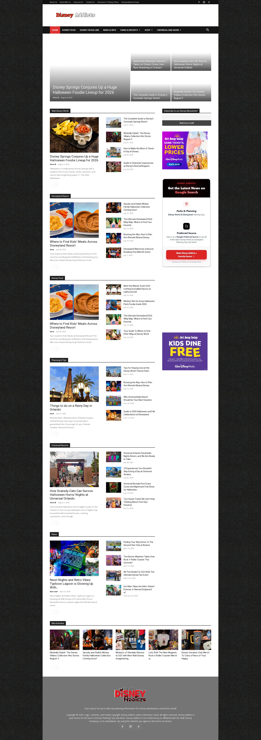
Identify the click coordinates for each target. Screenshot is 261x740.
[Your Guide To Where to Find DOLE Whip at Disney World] (113, 334)
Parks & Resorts (129, 30)
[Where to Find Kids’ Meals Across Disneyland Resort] (74, 220)
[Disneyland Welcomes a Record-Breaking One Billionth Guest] (113, 252)
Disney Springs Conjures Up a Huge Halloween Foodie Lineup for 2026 (74, 158)
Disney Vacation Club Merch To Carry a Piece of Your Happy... (195, 655)
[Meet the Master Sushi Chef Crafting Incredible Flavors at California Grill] (113, 289)
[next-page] (56, 185)
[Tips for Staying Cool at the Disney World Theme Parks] (113, 371)
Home (55, 30)
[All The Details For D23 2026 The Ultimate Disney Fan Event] (113, 575)
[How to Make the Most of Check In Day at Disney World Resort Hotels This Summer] (113, 152)
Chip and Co (78, 2)
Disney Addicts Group (130, 2)
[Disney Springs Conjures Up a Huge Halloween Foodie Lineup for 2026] (90, 71)
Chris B (53, 164)
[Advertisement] (156, 15)
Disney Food (69, 30)
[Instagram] (204, 2)
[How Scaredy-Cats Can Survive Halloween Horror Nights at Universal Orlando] (191, 56)
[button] (207, 30)
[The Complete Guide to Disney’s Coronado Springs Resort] (151, 86)
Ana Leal (54, 591)
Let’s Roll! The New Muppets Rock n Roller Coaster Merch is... (163, 655)
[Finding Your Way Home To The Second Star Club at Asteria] (113, 546)
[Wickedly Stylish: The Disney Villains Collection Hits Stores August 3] (191, 86)
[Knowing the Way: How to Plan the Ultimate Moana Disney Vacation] (113, 238)
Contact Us (90, 2)
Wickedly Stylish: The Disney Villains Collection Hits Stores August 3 (137, 136)
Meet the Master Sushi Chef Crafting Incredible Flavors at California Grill (137, 289)
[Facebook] (199, 2)
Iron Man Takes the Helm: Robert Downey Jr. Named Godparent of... (139, 589)
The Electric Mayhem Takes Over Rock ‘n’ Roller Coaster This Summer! (139, 559)
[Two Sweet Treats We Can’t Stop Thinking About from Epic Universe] (113, 502)
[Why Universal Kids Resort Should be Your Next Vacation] (113, 400)
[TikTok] (209, 2)
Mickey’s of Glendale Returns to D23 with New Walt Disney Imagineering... (130, 655)
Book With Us (65, 2)
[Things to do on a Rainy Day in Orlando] (74, 384)
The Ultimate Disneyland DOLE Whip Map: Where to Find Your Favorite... (138, 222)
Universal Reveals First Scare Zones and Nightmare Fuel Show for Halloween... (139, 486)
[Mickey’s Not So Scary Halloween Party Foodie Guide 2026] (113, 305)
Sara (52, 249)
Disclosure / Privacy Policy (108, 2)
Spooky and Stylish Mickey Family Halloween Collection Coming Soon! (137, 207)
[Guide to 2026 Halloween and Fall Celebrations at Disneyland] (113, 415)
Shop (147, 30)
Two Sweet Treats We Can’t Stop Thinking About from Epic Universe (139, 502)
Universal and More (168, 30)
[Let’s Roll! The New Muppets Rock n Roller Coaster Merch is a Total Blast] (163, 640)
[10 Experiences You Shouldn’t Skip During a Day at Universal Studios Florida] (113, 472)
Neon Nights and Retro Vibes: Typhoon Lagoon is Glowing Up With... (71, 583)
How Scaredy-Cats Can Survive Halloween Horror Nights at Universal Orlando (71, 494)
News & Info (109, 30)
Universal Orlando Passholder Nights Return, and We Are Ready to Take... (139, 456)
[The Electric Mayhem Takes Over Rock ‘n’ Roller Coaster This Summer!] (113, 560)
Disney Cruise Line (89, 30)
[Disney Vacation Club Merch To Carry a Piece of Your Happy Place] (196, 640)
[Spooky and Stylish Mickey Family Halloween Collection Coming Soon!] (113, 207)
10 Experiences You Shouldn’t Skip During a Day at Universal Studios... (138, 471)
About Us (53, 2)
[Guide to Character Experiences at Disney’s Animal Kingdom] (113, 166)
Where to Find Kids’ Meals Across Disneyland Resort (73, 243)
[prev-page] (52, 185)
